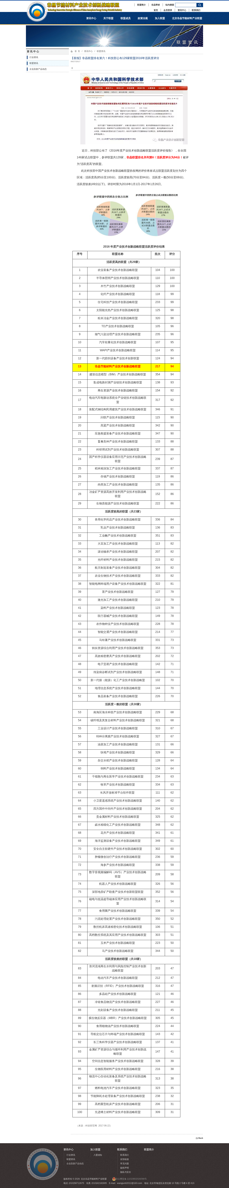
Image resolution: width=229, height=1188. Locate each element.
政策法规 (143, 18)
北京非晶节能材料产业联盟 (187, 18)
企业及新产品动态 (38, 69)
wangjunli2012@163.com (129, 1183)
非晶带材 (155, 5)
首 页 (77, 51)
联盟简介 (141, 5)
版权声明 (124, 1168)
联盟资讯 (34, 63)
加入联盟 (160, 18)
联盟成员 (126, 18)
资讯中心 (182, 10)
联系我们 (196, 10)
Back (200, 1138)
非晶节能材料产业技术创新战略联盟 (78, 6)
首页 (156, 10)
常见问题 (124, 1163)
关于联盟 (108, 18)
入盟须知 (97, 1155)
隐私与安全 (125, 1172)
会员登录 (168, 10)
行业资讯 (34, 57)
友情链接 (124, 1159)
